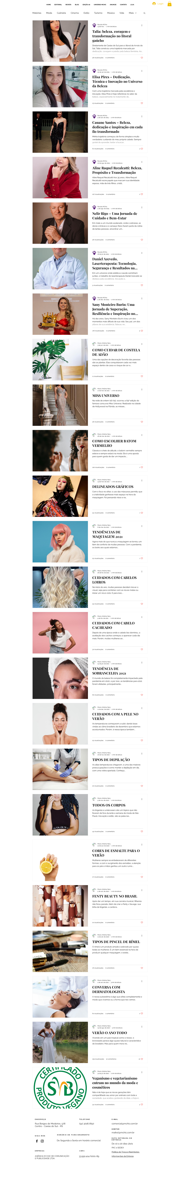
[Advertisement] (90, 1183)
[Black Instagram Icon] (42, 1141)
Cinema (75, 13)
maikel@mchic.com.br (123, 1132)
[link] (169, 3)
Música (111, 13)
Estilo (86, 13)
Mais (131, 13)
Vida (122, 13)
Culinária (61, 13)
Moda (49, 13)
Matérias (36, 13)
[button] (144, 13)
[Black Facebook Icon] (37, 1141)
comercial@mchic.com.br (125, 1123)
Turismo (98, 13)
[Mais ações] (142, 25)
